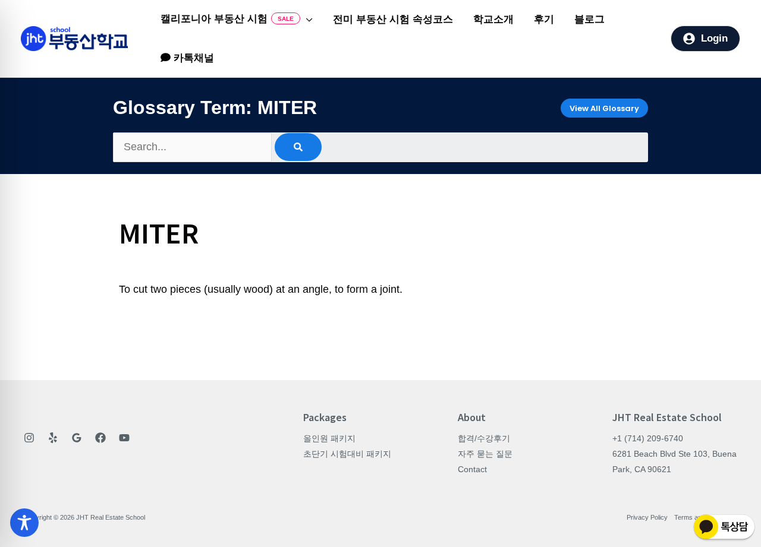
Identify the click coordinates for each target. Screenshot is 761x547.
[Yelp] (53, 437)
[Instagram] (29, 437)
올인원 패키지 (329, 438)
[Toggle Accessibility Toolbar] (24, 522)
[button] (306, 20)
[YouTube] (124, 437)
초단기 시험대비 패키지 (347, 454)
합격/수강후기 (484, 438)
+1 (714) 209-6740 (647, 438)
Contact (472, 469)
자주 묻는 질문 (485, 454)
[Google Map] (76, 437)
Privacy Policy (647, 517)
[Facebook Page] (100, 437)
